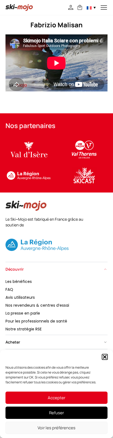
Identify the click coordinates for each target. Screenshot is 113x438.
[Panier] (80, 7)
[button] (105, 357)
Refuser (56, 413)
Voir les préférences (56, 428)
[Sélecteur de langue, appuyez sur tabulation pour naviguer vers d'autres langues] (91, 7)
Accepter (56, 398)
